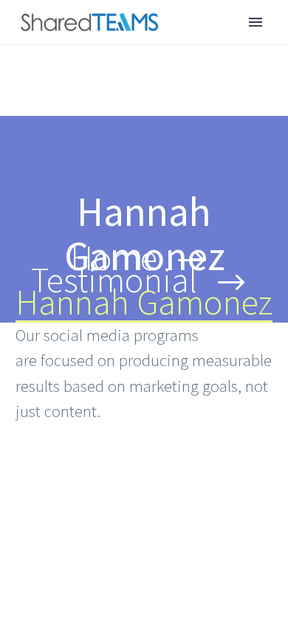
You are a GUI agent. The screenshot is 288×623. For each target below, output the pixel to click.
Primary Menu (255, 22)
